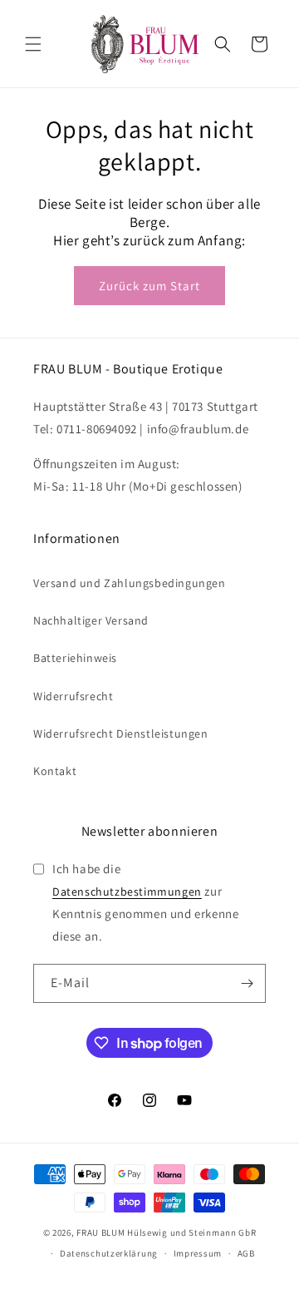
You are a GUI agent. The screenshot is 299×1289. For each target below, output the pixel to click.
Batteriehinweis (75, 657)
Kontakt (54, 770)
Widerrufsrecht (73, 696)
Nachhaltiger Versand (91, 620)
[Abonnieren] (246, 983)
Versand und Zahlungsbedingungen (129, 582)
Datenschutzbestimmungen (127, 891)
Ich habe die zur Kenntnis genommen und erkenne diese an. (145, 902)
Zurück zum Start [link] (149, 286)
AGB (246, 1253)
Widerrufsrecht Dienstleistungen (120, 733)
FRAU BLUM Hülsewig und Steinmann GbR (166, 1232)
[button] (33, 44)
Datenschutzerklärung (109, 1253)
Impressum (198, 1253)
